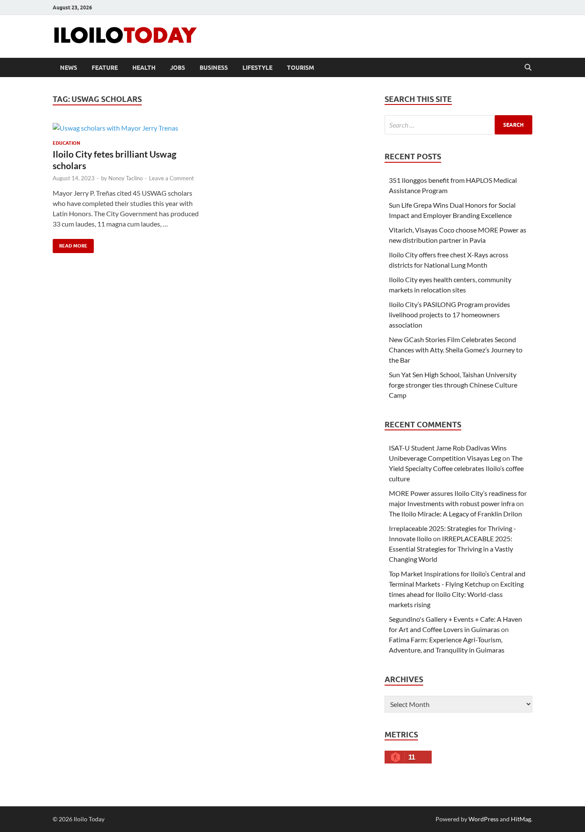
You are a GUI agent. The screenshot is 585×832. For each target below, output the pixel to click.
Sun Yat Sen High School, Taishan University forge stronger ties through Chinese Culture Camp (453, 384)
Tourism (300, 67)
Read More (70, 244)
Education (66, 143)
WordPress (483, 819)
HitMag (521, 819)
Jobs (177, 67)
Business (214, 67)
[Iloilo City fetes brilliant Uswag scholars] (127, 127)
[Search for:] (458, 124)
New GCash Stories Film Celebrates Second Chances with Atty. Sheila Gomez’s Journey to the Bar (455, 349)
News (68, 67)
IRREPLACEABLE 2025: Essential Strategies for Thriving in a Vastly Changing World (451, 548)
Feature (105, 67)
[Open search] (528, 68)
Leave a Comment (171, 178)
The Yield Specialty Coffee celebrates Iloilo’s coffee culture (456, 468)
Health (143, 67)
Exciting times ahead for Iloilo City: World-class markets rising (456, 594)
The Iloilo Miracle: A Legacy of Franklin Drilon (455, 514)
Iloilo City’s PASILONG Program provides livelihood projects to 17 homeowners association (449, 314)
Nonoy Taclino (125, 178)
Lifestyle (257, 67)
